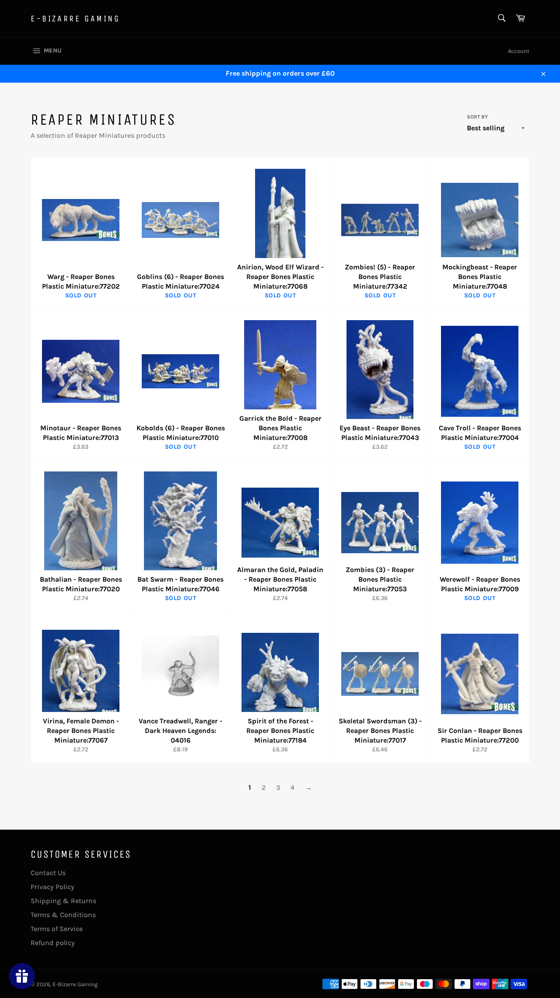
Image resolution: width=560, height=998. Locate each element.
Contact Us (48, 873)
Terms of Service (57, 929)
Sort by (477, 117)
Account (518, 51)
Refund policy (53, 943)
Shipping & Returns (63, 901)
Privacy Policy (52, 887)
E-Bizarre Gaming (75, 19)
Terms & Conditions (63, 915)
